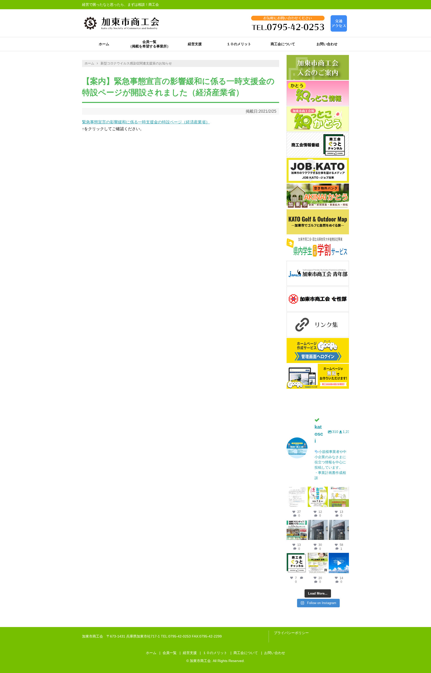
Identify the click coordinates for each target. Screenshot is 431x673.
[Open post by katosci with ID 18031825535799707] (339, 497)
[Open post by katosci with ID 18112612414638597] (297, 563)
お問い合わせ (327, 44)
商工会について (283, 44)
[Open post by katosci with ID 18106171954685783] (339, 563)
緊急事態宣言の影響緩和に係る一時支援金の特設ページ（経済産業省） (146, 122)
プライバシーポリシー (291, 633)
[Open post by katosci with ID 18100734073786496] (297, 530)
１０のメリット (239, 44)
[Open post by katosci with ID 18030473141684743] (318, 497)
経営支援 (195, 44)
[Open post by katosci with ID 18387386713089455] (339, 530)
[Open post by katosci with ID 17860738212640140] (297, 497)
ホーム (104, 44)
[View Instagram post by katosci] (303, 504)
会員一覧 (149, 42)
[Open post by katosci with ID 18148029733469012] (318, 530)
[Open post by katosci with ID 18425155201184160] (318, 563)
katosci (297, 490)
